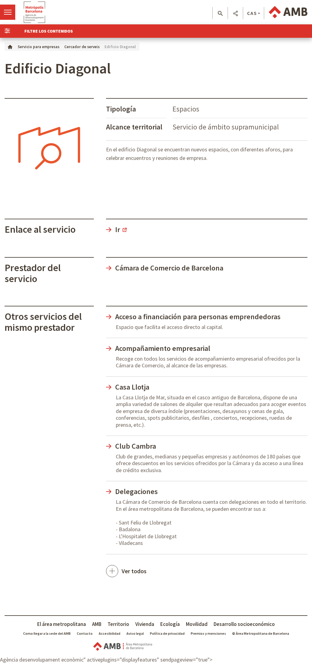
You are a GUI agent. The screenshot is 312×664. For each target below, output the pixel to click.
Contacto (85, 633)
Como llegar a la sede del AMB (47, 633)
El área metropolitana (61, 624)
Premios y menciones (208, 633)
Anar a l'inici (34, 12)
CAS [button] (252, 13)
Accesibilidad (109, 633)
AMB (96, 624)
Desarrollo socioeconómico (244, 624)
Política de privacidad (167, 633)
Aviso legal (135, 633)
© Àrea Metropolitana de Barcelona (260, 633)
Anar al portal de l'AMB (288, 12)
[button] (220, 13)
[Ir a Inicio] (10, 46)
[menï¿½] (7, 12)
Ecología (170, 624)
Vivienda (144, 624)
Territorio (118, 624)
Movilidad (196, 624)
